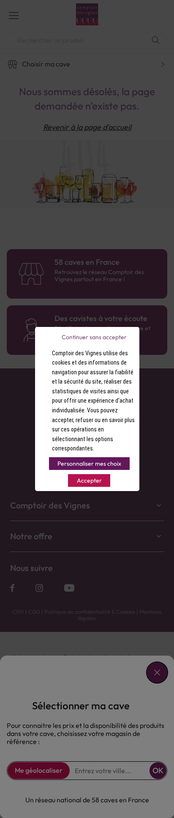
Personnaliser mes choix (89, 463)
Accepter (89, 480)
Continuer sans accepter (94, 337)
